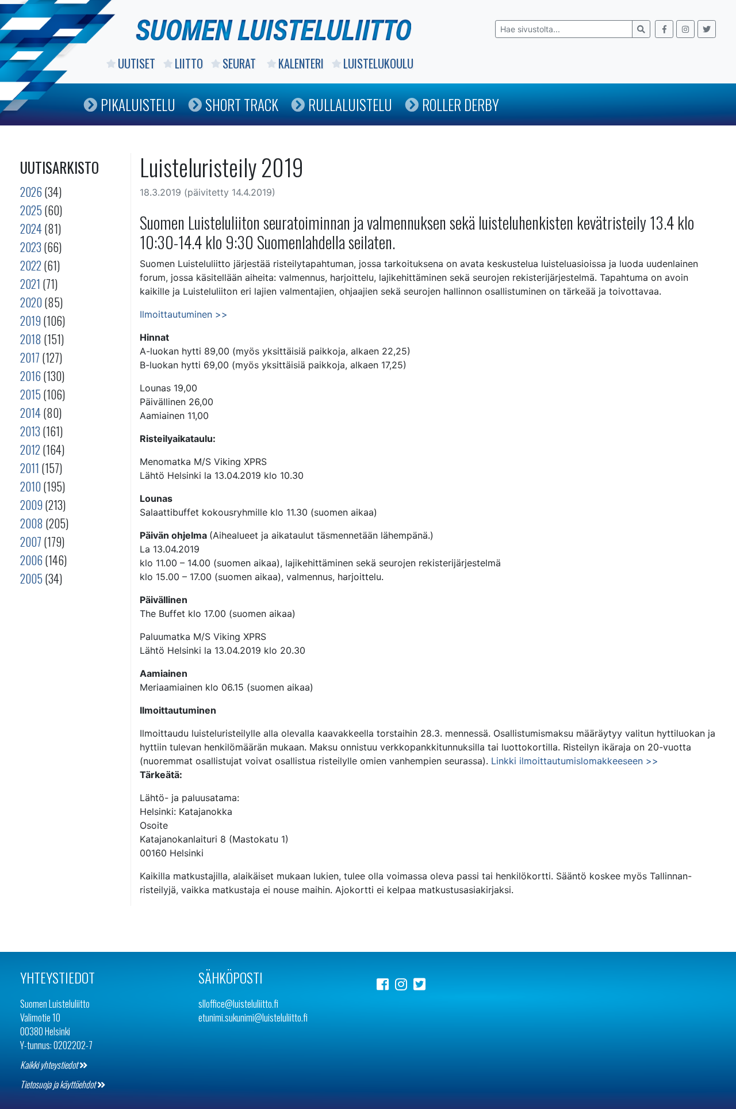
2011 (29, 468)
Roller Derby (460, 104)
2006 (31, 560)
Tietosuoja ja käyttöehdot (58, 1084)
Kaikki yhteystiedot (49, 1065)
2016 (30, 375)
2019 (30, 320)
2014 (30, 412)
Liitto (189, 63)
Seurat (241, 63)
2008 (31, 523)
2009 (31, 504)
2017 (30, 357)
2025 (31, 210)
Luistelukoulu (378, 63)
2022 (30, 265)
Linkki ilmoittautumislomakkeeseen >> (574, 761)
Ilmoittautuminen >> (184, 314)
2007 (30, 541)
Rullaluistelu (350, 104)
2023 (30, 247)
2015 (30, 394)
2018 (30, 339)
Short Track (241, 104)
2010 (30, 486)
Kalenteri (301, 63)
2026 (31, 191)
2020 (31, 302)
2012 (30, 449)
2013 (30, 431)
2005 (31, 578)
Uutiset (136, 63)
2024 (31, 228)
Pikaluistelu (138, 104)
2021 (30, 283)
